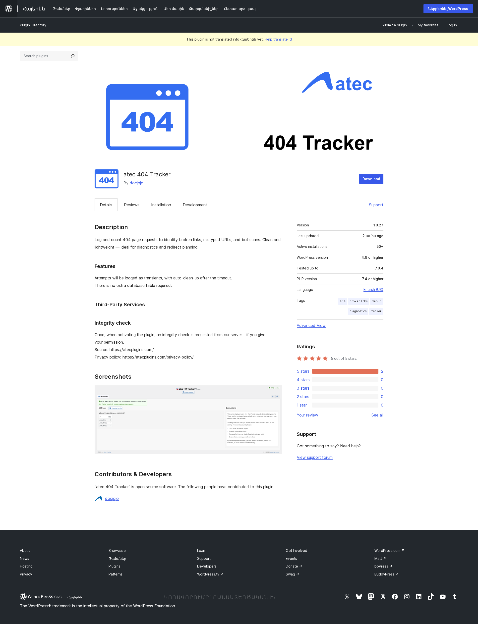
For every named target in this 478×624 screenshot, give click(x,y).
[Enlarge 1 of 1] (275, 392)
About (25, 550)
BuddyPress (386, 574)
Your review (307, 415)
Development (195, 204)
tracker (376, 311)
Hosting (26, 566)
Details (106, 204)
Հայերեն (74, 597)
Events (291, 558)
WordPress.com (389, 550)
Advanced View (311, 325)
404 (343, 301)
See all (377, 415)
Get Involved (296, 550)
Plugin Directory (33, 25)
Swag (292, 574)
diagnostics (358, 311)
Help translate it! (278, 39)
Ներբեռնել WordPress (448, 8)
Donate (294, 566)
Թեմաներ (117, 558)
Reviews (131, 204)
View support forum (315, 457)
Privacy (26, 574)
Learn (201, 550)
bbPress (383, 566)
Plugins (114, 566)
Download (371, 179)
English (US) (373, 289)
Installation (161, 204)
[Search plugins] (73, 56)
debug (376, 301)
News (24, 558)
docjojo (136, 182)
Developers (207, 566)
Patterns (115, 574)
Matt (380, 558)
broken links (359, 301)
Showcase (117, 550)
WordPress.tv (210, 574)
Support (376, 204)
